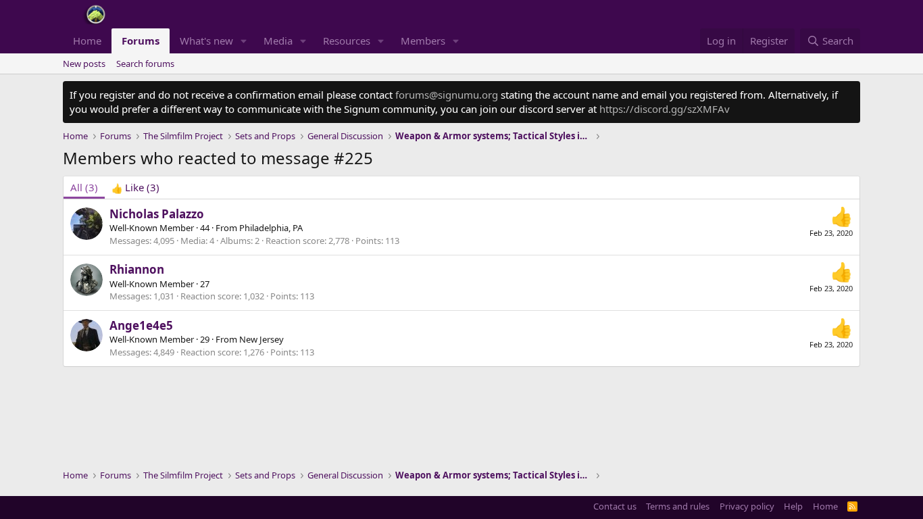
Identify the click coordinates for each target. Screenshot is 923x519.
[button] (243, 40)
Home (87, 40)
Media (278, 40)
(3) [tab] (84, 187)
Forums (140, 40)
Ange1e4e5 (141, 325)
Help (793, 506)
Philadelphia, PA (271, 228)
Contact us (615, 506)
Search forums (145, 63)
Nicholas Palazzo (156, 214)
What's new (206, 40)
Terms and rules (677, 506)
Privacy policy (747, 506)
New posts (84, 63)
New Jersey (261, 339)
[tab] (135, 187)
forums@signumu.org (446, 94)
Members (423, 40)
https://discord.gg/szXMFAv (664, 109)
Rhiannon (136, 269)
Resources (346, 40)
